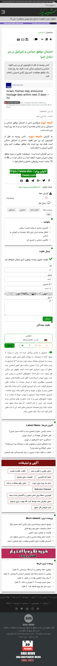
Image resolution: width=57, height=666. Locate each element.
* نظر (50, 297)
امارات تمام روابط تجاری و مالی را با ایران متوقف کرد (30, 537)
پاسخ (9, 345)
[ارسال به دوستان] (22, 39)
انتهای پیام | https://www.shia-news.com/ (28, 173)
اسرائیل (12, 210)
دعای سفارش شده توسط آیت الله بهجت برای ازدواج (30, 501)
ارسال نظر (43, 203)
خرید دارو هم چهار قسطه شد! (36, 586)
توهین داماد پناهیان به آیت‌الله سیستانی (32, 569)
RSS (9, 603)
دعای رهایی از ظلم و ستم (41, 471)
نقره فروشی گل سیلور (42, 507)
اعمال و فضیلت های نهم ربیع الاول (37, 528)
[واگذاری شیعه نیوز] (28, 23)
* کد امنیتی (47, 284)
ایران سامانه (23, 636)
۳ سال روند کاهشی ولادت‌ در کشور (34, 578)
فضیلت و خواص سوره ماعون (39, 532)
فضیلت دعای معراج (24, 477)
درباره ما (54, 597)
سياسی (41, 32)
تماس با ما (43, 597)
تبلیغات (45, 603)
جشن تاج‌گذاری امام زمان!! (40, 448)
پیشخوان (49, 32)
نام (51, 265)
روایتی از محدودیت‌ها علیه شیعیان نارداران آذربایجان (27, 573)
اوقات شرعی (4, 597)
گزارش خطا (43, 193)
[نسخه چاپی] (18, 39)
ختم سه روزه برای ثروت (41, 483)
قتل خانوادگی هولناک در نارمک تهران (36, 435)
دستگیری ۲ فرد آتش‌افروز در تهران (37, 439)
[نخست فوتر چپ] (28, 650)
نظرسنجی (35, 603)
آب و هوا (16, 597)
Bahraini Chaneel (43, 489)
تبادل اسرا (34, 210)
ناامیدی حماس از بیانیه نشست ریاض (33, 228)
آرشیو (34, 597)
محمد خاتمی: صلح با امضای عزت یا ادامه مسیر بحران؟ (30, 431)
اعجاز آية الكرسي (44, 477)
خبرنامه (16, 603)
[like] (28, 198)
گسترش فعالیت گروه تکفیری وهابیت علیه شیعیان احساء (29, 541)
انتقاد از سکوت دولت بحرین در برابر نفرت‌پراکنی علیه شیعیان (27, 452)
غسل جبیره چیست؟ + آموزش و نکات (33, 582)
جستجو (25, 603)
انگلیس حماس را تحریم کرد (37, 240)
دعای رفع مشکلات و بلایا (16, 483)
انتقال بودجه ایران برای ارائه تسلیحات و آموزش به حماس (29, 234)
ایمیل (50, 275)
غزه (48, 214)
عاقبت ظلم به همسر (17, 471)
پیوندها (25, 597)
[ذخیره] (27, 39)
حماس (22, 210)
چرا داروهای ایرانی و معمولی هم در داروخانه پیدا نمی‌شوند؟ (28, 444)
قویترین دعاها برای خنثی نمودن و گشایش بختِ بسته (30, 495)
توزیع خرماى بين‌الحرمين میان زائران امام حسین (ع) (30, 524)
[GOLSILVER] (28, 553)
